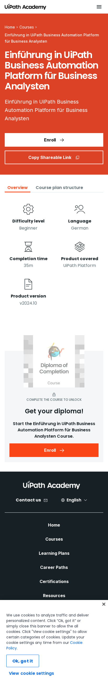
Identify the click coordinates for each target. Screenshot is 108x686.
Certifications (54, 581)
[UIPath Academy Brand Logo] (51, 485)
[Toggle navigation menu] (99, 6)
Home (54, 525)
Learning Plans (54, 553)
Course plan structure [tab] (59, 188)
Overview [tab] (17, 188)
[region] (54, 643)
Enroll (50, 139)
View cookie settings (31, 673)
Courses (26, 27)
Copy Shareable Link (49, 157)
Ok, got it (22, 661)
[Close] (103, 604)
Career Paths (54, 567)
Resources (54, 595)
